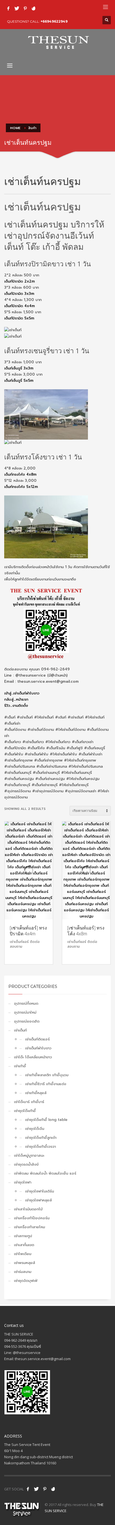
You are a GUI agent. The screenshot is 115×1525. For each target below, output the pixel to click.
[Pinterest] (25, 8)
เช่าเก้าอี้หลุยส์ (36, 1092)
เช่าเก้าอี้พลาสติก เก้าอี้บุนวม (46, 1075)
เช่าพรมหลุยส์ (24, 1262)
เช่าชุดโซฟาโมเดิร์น (39, 1191)
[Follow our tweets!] (36, 1489)
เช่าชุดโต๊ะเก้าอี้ (25, 1110)
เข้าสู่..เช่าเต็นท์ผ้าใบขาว (21, 693)
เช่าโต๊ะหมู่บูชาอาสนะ (29, 1155)
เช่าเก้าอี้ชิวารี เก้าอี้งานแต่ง (45, 1084)
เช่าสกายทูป (23, 1236)
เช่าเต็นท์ (20, 1030)
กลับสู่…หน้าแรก (16, 699)
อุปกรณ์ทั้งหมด (26, 1003)
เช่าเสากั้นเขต (24, 1244)
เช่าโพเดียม (22, 1253)
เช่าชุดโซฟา (22, 1182)
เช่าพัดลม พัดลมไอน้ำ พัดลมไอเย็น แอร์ (45, 1173)
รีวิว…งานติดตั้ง (16, 705)
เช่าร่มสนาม (22, 1271)
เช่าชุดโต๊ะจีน (34, 1128)
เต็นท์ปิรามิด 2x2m (19, 281)
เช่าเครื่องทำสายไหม (29, 1227)
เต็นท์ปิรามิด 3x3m (19, 293)
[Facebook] (8, 8)
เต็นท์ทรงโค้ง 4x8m (20, 474)
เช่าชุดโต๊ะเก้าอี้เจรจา (40, 1146)
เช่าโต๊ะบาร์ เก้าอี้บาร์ (29, 1101)
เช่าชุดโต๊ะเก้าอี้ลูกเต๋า (40, 1137)
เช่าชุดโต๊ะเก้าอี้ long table (46, 1119)
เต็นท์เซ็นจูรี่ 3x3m (18, 368)
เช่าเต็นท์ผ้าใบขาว (38, 1048)
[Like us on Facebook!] (28, 1489)
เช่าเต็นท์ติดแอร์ (37, 1039)
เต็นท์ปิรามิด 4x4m (19, 306)
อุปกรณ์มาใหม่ (25, 1012)
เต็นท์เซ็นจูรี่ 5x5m (18, 380)
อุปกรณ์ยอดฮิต (26, 1021)
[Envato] (33, 8)
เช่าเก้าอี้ (20, 1066)
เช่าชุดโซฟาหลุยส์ (38, 1200)
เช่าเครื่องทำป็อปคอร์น (31, 1218)
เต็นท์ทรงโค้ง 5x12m (21, 486)
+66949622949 (54, 21)
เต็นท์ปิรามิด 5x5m (19, 318)
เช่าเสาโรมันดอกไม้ (28, 1209)
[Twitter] (17, 8)
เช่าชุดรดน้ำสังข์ (26, 1164)
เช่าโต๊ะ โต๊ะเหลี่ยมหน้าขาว (33, 1057)
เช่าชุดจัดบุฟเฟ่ (25, 1280)
